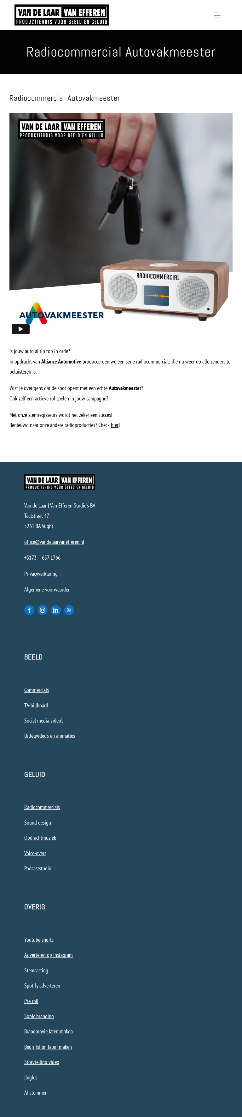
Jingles (30, 1077)
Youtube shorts (39, 939)
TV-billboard (36, 705)
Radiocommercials (42, 807)
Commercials (36, 690)
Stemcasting (36, 970)
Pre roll (31, 1001)
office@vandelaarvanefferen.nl (54, 541)
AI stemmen (36, 1092)
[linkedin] (56, 610)
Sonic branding (39, 1016)
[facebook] (29, 610)
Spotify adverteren (42, 985)
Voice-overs (35, 853)
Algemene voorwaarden (47, 589)
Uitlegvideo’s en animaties (49, 735)
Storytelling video (41, 1062)
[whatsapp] (69, 610)
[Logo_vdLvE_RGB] (61, 7)
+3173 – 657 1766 (42, 557)
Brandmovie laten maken (48, 1031)
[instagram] (42, 610)
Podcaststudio (37, 868)
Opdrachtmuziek (40, 837)
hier (114, 425)
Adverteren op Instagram (48, 954)
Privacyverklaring (41, 573)
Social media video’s (43, 720)
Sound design (37, 822)
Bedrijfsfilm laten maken (48, 1046)
